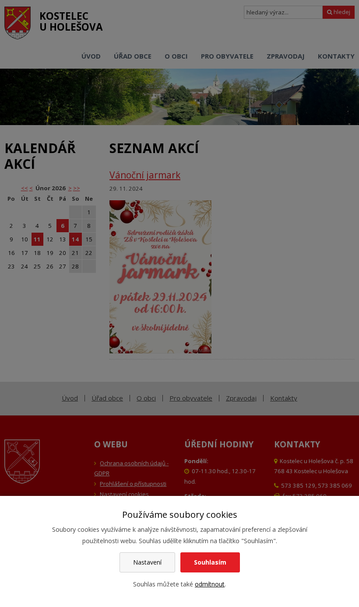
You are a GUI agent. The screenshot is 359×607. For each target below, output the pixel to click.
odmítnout (210, 584)
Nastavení (147, 562)
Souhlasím (210, 562)
